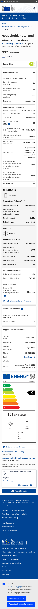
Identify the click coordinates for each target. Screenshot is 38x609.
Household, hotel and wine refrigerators (15, 27)
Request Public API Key (10, 518)
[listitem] (17, 27)
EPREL (15, 500)
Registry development (9, 530)
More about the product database (13, 510)
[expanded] (34, 72)
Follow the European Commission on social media (19, 552)
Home (4, 24)
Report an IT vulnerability (10, 559)
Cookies (4, 567)
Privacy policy (6, 570)
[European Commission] (8, 7)
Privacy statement (8, 527)
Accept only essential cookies (21, 604)
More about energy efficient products (14, 514)
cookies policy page (15, 587)
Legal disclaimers (8, 523)
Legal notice (6, 574)
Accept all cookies (16, 598)
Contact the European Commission (14, 548)
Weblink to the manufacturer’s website (17, 301)
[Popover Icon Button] (9, 124)
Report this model (21, 491)
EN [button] (34, 8)
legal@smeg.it (29, 357)
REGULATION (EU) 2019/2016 (12, 44)
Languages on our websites (11, 563)
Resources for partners (9, 556)
